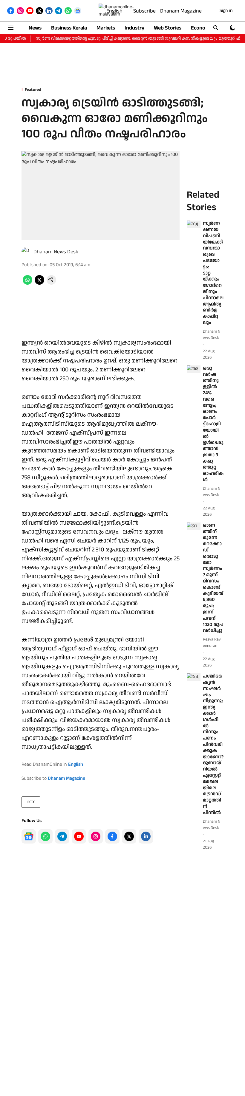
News (35, 28)
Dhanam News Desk (55, 251)
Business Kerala (69, 28)
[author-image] (26, 252)
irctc (31, 801)
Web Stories (167, 28)
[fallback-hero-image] (193, 224)
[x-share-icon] (39, 283)
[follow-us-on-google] (29, 836)
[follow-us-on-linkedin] (146, 836)
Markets (106, 28)
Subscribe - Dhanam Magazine (167, 11)
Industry (134, 28)
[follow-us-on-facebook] (112, 836)
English (114, 11)
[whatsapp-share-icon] (27, 283)
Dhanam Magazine (66, 778)
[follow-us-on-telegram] (62, 836)
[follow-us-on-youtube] (79, 836)
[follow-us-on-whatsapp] (45, 836)
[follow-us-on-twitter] (129, 836)
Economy (201, 28)
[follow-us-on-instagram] (95, 836)
